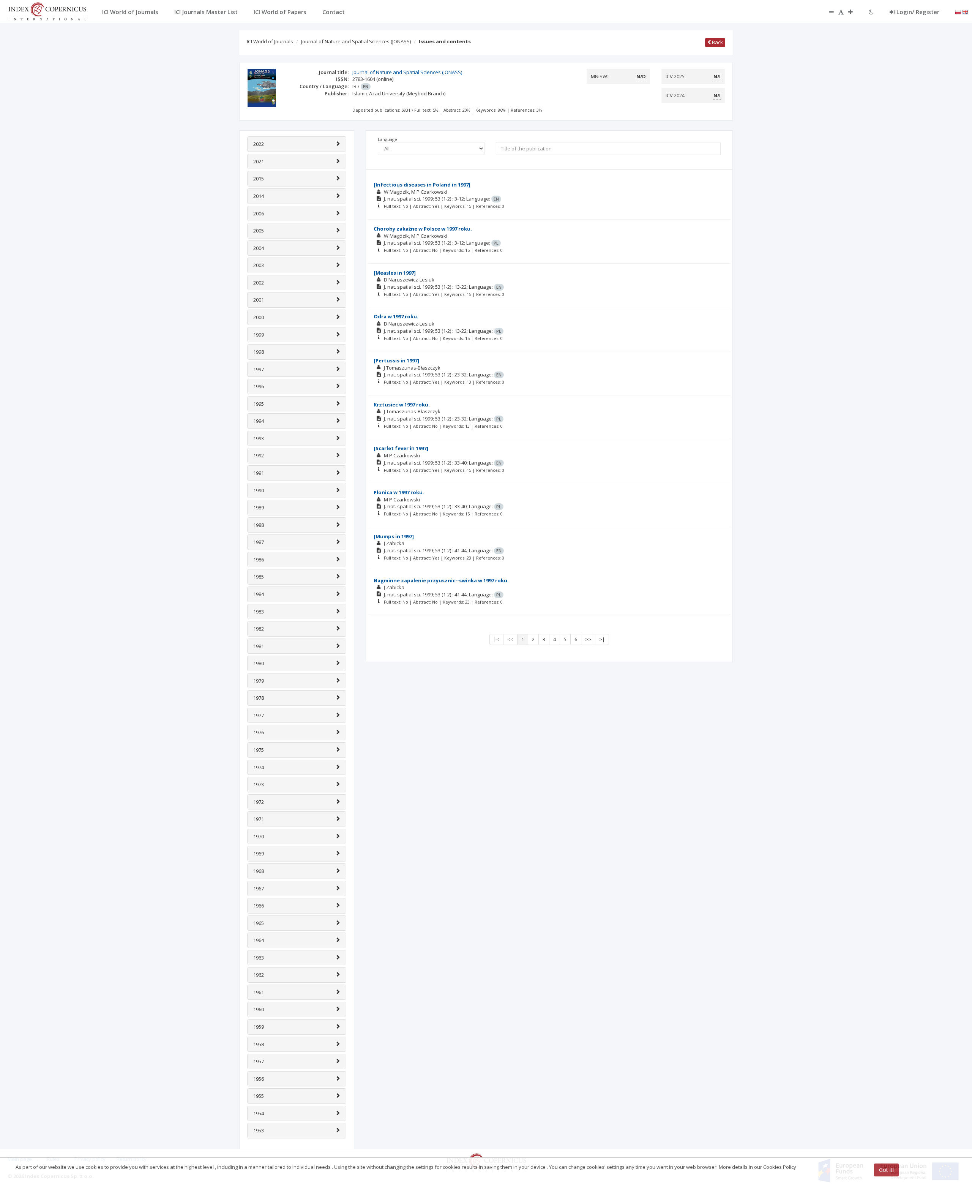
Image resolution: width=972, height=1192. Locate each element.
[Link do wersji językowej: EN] (965, 11)
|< (496, 639)
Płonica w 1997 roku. (399, 492)
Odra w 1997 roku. (396, 316)
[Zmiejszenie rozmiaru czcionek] (827, 12)
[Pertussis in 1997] (396, 360)
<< (510, 639)
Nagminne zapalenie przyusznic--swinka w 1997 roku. (441, 580)
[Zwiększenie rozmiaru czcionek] (854, 12)
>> (588, 639)
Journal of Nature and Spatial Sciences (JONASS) (356, 41)
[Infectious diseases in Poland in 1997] (422, 184)
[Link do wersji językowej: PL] (958, 11)
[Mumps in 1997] (394, 536)
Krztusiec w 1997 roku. (402, 404)
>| (602, 639)
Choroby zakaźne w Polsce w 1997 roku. (423, 228)
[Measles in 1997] (395, 272)
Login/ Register (917, 12)
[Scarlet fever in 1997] (401, 448)
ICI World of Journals (270, 41)
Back (717, 42)
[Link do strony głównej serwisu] (47, 10)
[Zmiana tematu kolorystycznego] (871, 12)
